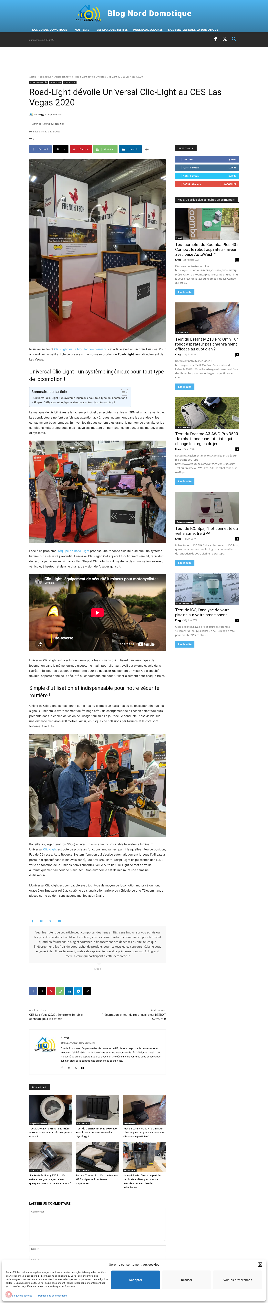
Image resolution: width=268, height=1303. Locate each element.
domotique (45, 76)
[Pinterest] (51, 991)
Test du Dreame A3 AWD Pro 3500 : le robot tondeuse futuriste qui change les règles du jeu (206, 439)
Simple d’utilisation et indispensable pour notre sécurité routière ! (74, 402)
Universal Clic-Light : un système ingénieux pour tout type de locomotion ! (80, 397)
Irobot (179, 238)
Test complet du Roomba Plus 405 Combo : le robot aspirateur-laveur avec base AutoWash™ (207, 249)
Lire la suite (184, 292)
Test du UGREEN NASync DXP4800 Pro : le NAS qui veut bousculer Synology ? (96, 1132)
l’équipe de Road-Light (73, 551)
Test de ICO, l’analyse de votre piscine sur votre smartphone (202, 612)
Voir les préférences (237, 1280)
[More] (147, 149)
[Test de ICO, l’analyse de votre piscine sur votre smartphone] (207, 589)
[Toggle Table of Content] (122, 392)
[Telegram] (78, 991)
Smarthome (55, 82)
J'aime (232, 159)
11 (237, 538)
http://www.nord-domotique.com (78, 1042)
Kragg (40, 114)
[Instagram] (41, 921)
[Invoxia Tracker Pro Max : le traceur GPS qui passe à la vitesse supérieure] (97, 1157)
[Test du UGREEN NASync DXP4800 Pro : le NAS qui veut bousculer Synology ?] (97, 1110)
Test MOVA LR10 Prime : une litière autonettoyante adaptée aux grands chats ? (50, 1132)
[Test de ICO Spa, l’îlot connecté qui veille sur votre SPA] (207, 508)
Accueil (33, 76)
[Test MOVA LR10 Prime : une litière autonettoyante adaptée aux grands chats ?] (50, 1110)
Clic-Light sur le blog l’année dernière (80, 349)
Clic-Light (50, 849)
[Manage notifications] (8, 1294)
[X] (225, 39)
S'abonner (229, 184)
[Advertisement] (100, 61)
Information (69, 82)
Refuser (186, 1280)
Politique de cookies (21, 1295)
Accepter (135, 1280)
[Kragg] (31, 114)
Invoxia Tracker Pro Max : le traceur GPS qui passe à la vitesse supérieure (97, 1179)
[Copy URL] (87, 991)
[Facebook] (215, 39)
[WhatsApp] (60, 991)
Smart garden (183, 427)
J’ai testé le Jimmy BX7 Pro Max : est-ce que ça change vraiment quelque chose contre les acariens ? (50, 1179)
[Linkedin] (69, 991)
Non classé (35, 1170)
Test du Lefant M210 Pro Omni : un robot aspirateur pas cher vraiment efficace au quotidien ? (143, 1132)
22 (237, 620)
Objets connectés (63, 76)
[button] (260, 1265)
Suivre (232, 167)
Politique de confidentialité (52, 1295)
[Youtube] (59, 921)
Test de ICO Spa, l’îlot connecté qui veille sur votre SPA (207, 531)
